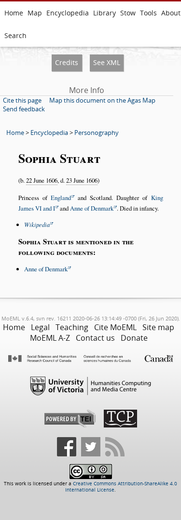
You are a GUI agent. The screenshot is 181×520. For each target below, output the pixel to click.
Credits (66, 62)
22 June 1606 (41, 180)
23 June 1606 (81, 180)
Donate (134, 338)
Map (35, 12)
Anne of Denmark (91, 208)
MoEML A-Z (50, 338)
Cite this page (22, 100)
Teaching (72, 327)
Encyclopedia (67, 12)
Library (104, 12)
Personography (96, 132)
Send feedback (24, 109)
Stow (128, 12)
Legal (40, 327)
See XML (106, 62)
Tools (148, 12)
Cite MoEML (115, 327)
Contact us (95, 338)
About (171, 12)
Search (15, 35)
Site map (158, 327)
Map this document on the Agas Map (102, 100)
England (61, 197)
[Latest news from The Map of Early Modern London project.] (115, 455)
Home (13, 12)
